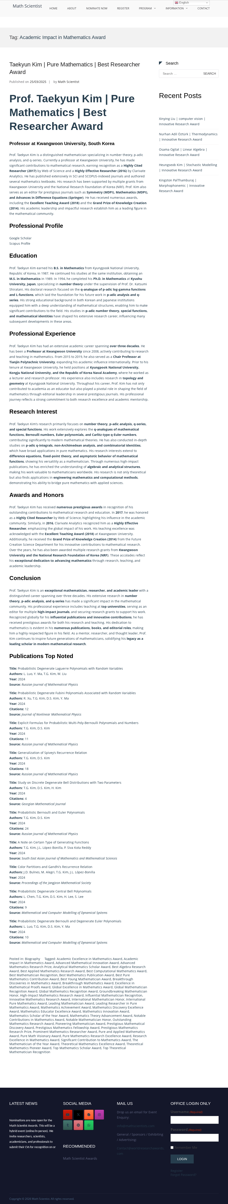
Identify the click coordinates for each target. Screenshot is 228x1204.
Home (53, 8)
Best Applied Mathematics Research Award (52, 971)
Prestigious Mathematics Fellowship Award (68, 1028)
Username (187, 1112)
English (183, 2)
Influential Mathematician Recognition (113, 995)
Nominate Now (96, 8)
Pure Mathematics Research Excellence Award (97, 1036)
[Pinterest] (78, 1125)
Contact (203, 8)
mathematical (60, 165)
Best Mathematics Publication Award (86, 975)
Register (123, 8)
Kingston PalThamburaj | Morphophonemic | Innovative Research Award (182, 185)
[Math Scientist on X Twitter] (78, 1115)
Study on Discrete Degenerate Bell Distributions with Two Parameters (65, 782)
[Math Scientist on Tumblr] (67, 1125)
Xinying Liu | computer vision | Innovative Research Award (182, 121)
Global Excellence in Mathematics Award (82, 987)
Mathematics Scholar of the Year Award (38, 1015)
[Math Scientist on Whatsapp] (89, 1125)
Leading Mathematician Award (71, 1003)
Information (175, 8)
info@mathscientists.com (136, 1126)
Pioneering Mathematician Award (80, 1023)
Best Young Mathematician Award (86, 979)
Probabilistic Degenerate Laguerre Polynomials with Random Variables (66, 668)
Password (186, 1129)
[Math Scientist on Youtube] (67, 1115)
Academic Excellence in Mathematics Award (89, 959)
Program (145, 8)
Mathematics (116, 279)
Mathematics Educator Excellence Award (50, 1011)
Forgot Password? (183, 1175)
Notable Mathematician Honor (88, 1019)
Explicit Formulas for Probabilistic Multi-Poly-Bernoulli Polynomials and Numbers (73, 723)
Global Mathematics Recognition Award (68, 991)
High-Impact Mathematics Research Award (52, 995)
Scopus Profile (19, 243)
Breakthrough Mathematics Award (88, 983)
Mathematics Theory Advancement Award (101, 1015)
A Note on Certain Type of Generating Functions (49, 842)
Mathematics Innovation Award (106, 1011)
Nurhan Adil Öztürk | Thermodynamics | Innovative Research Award (188, 137)
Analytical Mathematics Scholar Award (81, 967)
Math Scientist (27, 6)
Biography (32, 959)
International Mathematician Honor (98, 999)
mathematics (43, 357)
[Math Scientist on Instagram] (99, 1115)
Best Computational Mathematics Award (116, 971)
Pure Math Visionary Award (40, 1036)
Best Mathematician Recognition (33, 975)
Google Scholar (20, 238)
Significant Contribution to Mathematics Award (96, 1040)
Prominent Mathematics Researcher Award (65, 1032)
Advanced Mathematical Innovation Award (87, 963)
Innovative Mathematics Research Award (39, 999)
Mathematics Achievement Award (66, 1007)
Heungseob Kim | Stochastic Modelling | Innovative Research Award (188, 167)
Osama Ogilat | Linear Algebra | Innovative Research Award (183, 152)
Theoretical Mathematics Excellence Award (93, 1044)
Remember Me (185, 1147)
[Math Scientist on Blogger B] (89, 1115)
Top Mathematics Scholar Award (77, 1048)
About (71, 8)
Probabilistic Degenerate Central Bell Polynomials (50, 891)
